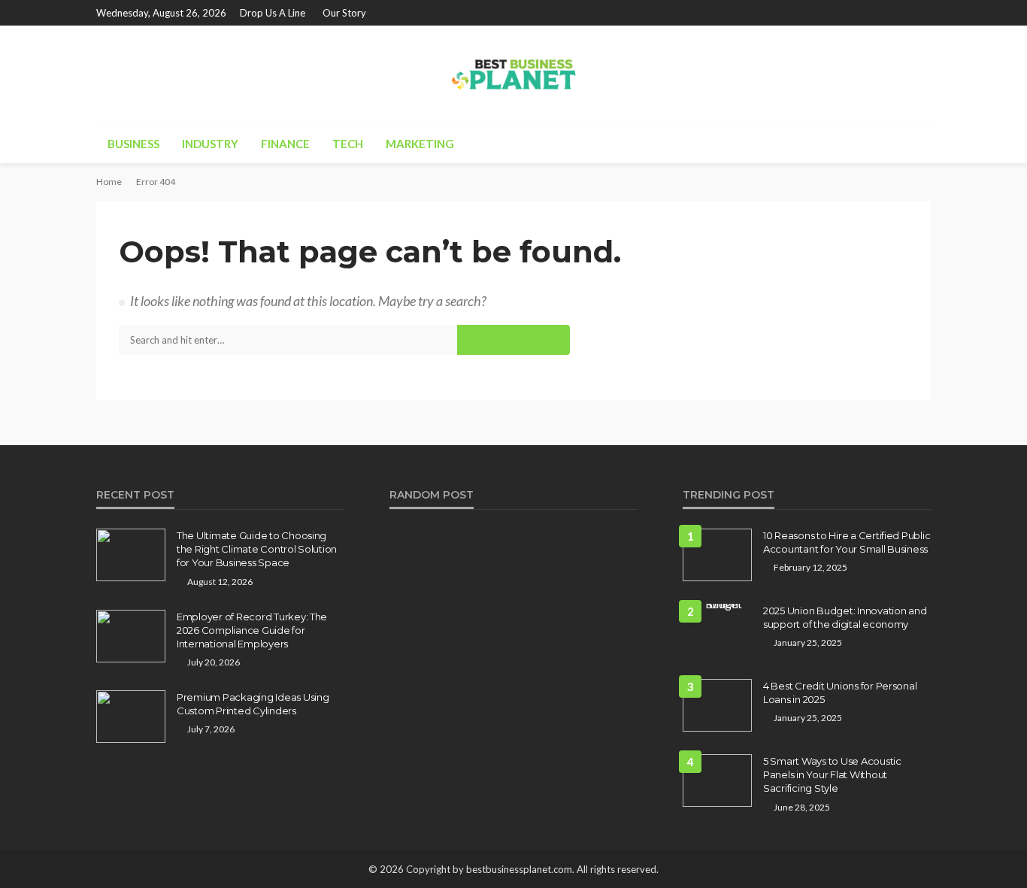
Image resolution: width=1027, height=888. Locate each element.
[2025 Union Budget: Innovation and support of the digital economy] (717, 610)
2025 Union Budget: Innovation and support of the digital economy (844, 617)
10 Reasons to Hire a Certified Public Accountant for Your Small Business (846, 542)
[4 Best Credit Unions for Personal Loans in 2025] (717, 705)
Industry (210, 143)
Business (133, 143)
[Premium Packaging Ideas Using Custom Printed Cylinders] (130, 716)
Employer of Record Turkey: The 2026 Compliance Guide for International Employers (252, 630)
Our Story (344, 13)
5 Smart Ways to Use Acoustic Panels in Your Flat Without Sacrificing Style (832, 774)
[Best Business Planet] (513, 74)
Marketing (420, 143)
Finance (285, 143)
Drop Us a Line (272, 13)
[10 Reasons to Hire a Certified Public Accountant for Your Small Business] (717, 555)
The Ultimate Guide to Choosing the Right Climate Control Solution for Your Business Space (257, 548)
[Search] (918, 143)
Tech (347, 143)
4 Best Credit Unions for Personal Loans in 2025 (839, 692)
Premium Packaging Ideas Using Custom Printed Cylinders (253, 704)
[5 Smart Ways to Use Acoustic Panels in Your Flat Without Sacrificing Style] (717, 780)
